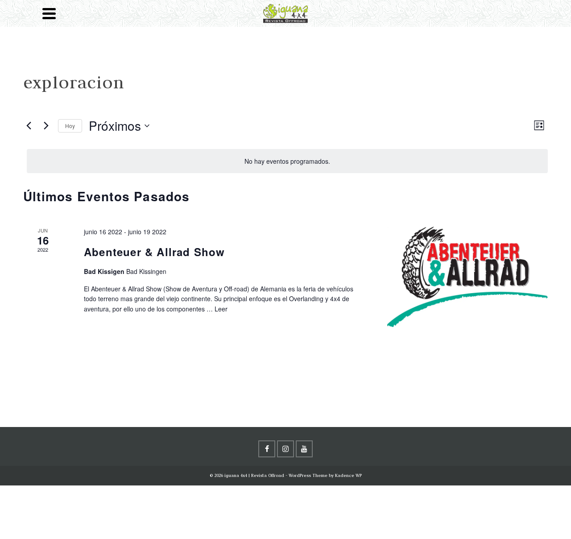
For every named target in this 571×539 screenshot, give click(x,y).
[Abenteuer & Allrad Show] (467, 277)
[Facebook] (266, 448)
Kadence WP (348, 475)
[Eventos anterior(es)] (28, 125)
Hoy (70, 125)
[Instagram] (285, 448)
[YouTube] (304, 448)
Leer (221, 308)
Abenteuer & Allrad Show (154, 251)
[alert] (287, 161)
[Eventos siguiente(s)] (46, 125)
